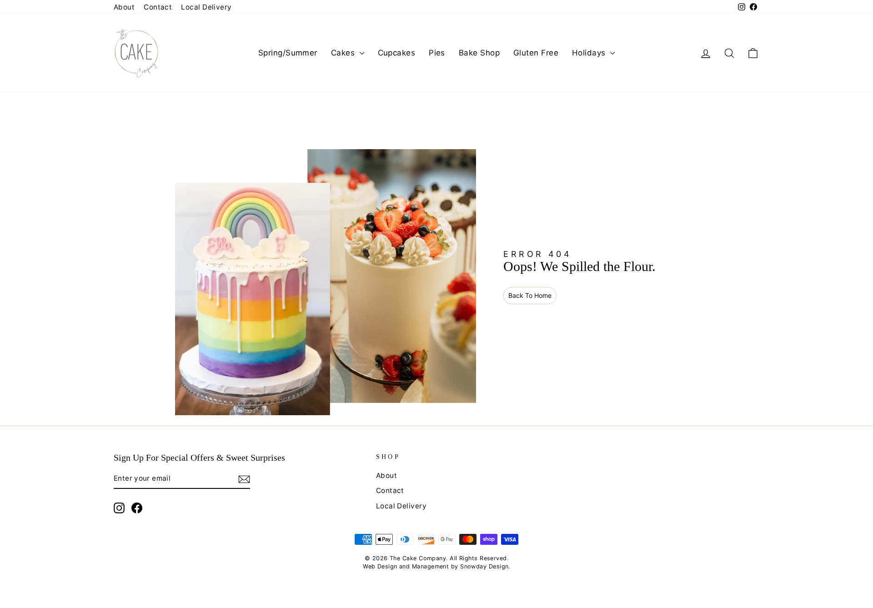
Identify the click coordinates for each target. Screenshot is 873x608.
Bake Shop (479, 52)
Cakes (344, 52)
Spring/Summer (287, 52)
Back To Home (530, 295)
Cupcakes (397, 52)
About (124, 7)
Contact (158, 7)
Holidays (590, 52)
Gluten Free (535, 52)
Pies (437, 52)
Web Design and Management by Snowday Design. (436, 566)
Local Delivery (206, 7)
